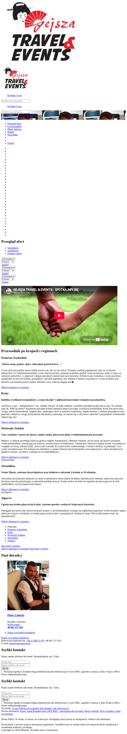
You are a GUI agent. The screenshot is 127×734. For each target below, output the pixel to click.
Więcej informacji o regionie (15, 387)
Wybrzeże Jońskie (16, 535)
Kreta (10, 532)
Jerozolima (12, 538)
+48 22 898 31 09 (27, 115)
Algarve (11, 540)
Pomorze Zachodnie (17, 529)
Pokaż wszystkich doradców (21, 632)
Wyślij (5, 668)
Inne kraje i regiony (11, 546)
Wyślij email (13, 624)
